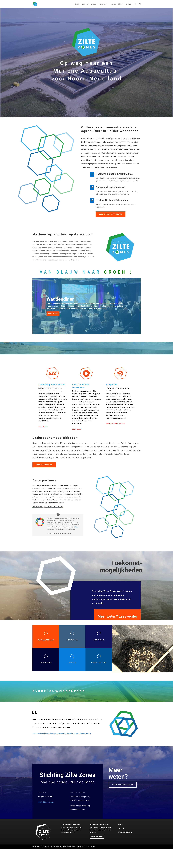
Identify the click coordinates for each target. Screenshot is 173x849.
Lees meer (43, 426)
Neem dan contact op (122, 785)
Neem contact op (44, 465)
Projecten (102, 4)
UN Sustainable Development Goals (59, 533)
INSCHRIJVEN (97, 836)
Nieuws (120, 4)
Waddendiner (60, 299)
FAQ (135, 4)
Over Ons (85, 4)
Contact (128, 4)
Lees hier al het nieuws (110, 214)
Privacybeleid (90, 847)
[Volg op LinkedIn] (119, 828)
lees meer (76, 429)
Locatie (93, 4)
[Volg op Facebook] (123, 828)
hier (76, 527)
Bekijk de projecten (115, 424)
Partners (113, 4)
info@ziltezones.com (46, 802)
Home (77, 4)
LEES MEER (53, 313)
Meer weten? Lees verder (117, 616)
